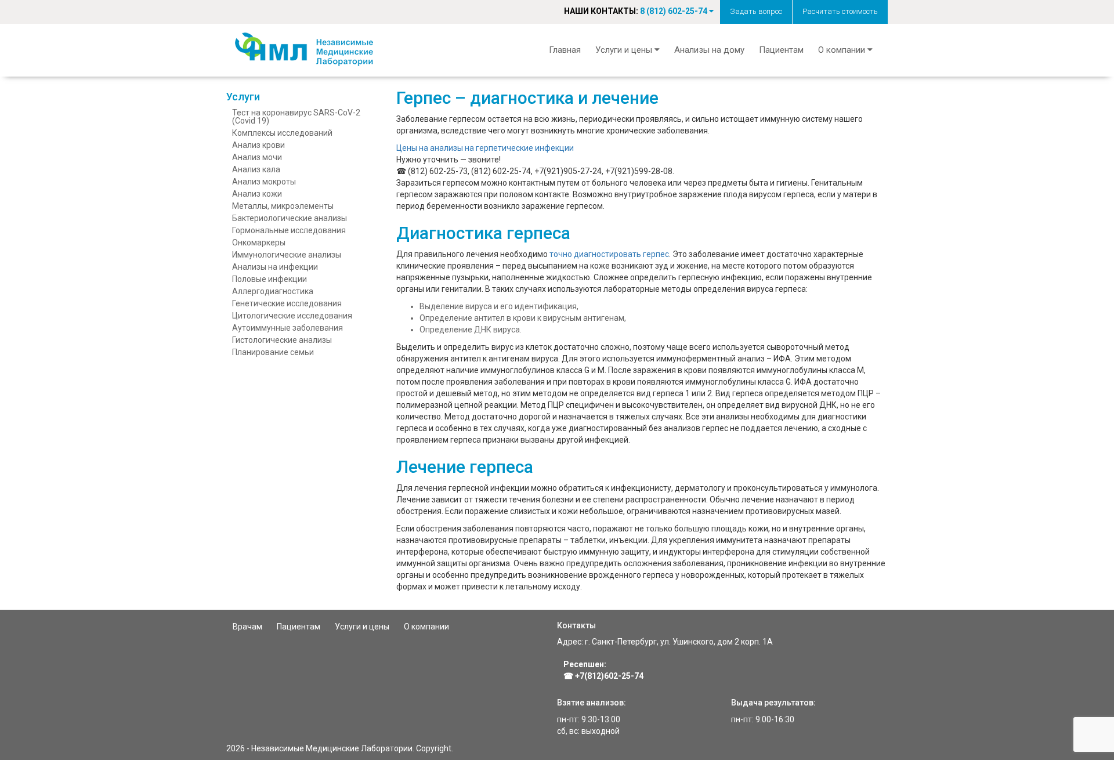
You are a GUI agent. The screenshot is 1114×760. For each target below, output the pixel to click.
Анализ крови (258, 145)
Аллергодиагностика (272, 291)
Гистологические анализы (282, 340)
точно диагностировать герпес (609, 254)
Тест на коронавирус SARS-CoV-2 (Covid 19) (296, 116)
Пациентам (781, 50)
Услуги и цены (362, 626)
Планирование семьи (273, 352)
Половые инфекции (269, 279)
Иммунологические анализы (286, 254)
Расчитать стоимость (840, 11)
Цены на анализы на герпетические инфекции (485, 148)
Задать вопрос (756, 11)
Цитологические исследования (292, 315)
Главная (565, 50)
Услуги (243, 97)
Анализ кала (256, 169)
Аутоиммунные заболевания (287, 327)
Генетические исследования (287, 303)
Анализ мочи (257, 157)
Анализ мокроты (264, 181)
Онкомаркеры (258, 242)
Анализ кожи (257, 193)
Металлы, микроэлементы (283, 206)
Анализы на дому (709, 50)
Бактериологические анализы (289, 218)
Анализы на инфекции (275, 267)
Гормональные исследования (289, 230)
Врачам (247, 626)
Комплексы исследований (282, 132)
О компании (426, 626)
